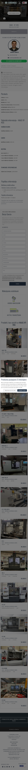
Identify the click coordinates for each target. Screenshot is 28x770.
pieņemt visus (22, 390)
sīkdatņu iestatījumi (10, 390)
